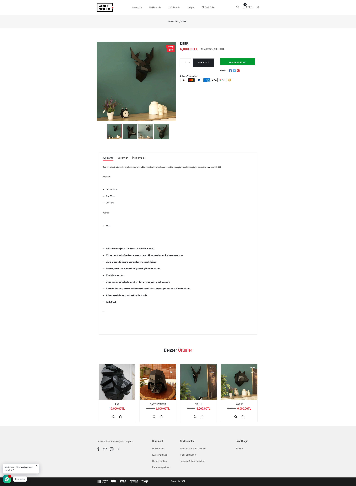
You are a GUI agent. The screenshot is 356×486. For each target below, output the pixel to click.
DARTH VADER (158, 404)
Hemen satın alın (237, 62)
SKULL (198, 404)
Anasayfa (137, 7)
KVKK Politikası (159, 454)
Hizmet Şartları (159, 461)
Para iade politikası (161, 467)
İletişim (191, 7)
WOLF (239, 404)
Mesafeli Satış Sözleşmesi (193, 448)
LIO (117, 404)
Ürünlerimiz (174, 7)
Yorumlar (123, 158)
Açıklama (108, 158)
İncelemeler (138, 158)
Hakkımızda (155, 7)
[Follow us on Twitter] (234, 71)
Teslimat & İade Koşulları (192, 461)
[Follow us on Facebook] (230, 71)
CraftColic (209, 7)
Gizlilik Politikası (188, 454)
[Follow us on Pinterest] (238, 71)
